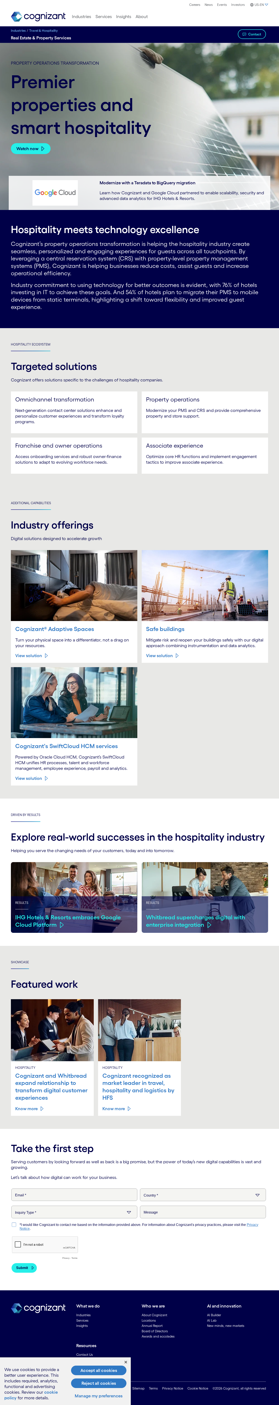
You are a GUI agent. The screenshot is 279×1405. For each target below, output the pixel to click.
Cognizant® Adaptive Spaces (54, 629)
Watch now (27, 148)
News (209, 5)
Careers (194, 5)
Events (222, 5)
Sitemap (138, 1388)
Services (103, 16)
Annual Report (152, 1326)
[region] (65, 1381)
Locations (149, 1320)
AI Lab (211, 1320)
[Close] (125, 1362)
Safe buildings (165, 629)
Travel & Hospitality (43, 30)
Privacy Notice (172, 1388)
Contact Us (84, 1354)
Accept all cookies (98, 1370)
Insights (123, 16)
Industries (81, 16)
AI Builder (214, 1315)
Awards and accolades (158, 1336)
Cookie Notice (197, 1388)
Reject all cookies (99, 1383)
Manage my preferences (98, 1395)
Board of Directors (155, 1331)
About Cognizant (154, 1315)
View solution (28, 655)
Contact (254, 34)
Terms (153, 1388)
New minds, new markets (225, 1326)
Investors (238, 5)
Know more (26, 1108)
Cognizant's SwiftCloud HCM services (66, 746)
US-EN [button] (259, 5)
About (142, 16)
